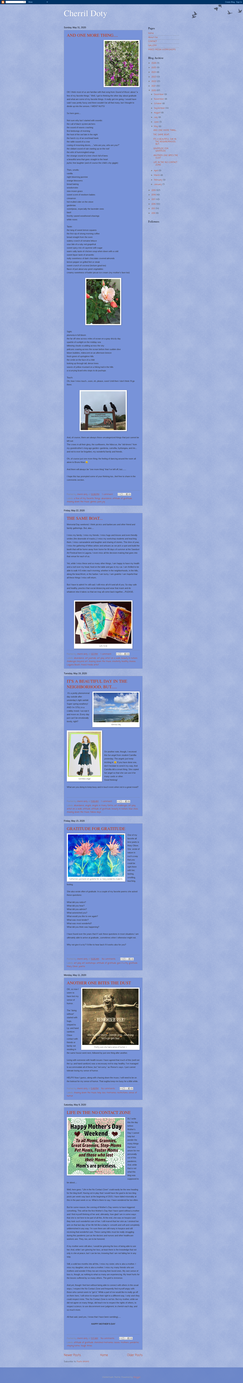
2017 (153, 199)
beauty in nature (129, 658)
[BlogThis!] (121, 494)
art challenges (120, 805)
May (156, 126)
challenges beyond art (77, 661)
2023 (154, 76)
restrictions (122, 1092)
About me (153, 37)
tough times (86, 1345)
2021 (153, 86)
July (156, 117)
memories (111, 1092)
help (99, 1092)
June (156, 122)
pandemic (134, 1342)
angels (88, 805)
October (158, 103)
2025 (154, 67)
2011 (153, 208)
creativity (116, 661)
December (159, 94)
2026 (154, 63)
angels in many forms (102, 805)
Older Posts (135, 1355)
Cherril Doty (85, 13)
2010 (153, 213)
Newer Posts (72, 1355)
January (158, 184)
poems (82, 966)
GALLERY (152, 45)
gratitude (133, 963)
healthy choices (129, 661)
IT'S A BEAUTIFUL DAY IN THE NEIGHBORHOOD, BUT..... (97, 683)
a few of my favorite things (87, 498)
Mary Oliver (72, 966)
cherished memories (103, 1342)
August (157, 112)
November (159, 99)
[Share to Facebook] (127, 494)
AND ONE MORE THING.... (92, 35)
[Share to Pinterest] (129, 494)
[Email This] (119, 494)
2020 (154, 90)
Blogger (136, 1377)
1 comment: (108, 494)
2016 (153, 204)
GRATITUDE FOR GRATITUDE (96, 828)
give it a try (122, 963)
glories (93, 501)
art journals (90, 658)
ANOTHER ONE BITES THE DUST (99, 982)
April (156, 170)
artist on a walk (112, 658)
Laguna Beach (73, 664)
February (158, 179)
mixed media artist (90, 664)
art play (100, 658)
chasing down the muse (78, 501)
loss (104, 1092)
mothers (125, 1342)
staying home (73, 1345)
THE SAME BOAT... (85, 518)
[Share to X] (124, 494)
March (157, 175)
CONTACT (152, 41)
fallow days (95, 812)
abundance (106, 498)
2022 (154, 81)
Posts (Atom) (83, 1361)
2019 (153, 190)
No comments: (109, 959)
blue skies (133, 808)
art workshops (89, 963)
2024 (154, 72)
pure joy (101, 501)
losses (117, 1342)
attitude (86, 808)
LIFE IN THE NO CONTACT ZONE (99, 1112)
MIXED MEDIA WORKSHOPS (162, 49)
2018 (153, 194)
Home (104, 1355)
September (160, 108)
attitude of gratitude (122, 498)
